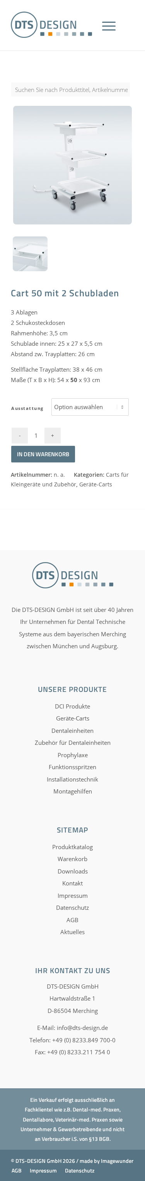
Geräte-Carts (95, 484)
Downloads (73, 871)
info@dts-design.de (82, 1027)
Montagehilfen (72, 791)
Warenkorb (72, 859)
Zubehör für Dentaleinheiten (73, 742)
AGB (72, 920)
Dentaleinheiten (72, 730)
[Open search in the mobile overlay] (72, 93)
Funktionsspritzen (72, 767)
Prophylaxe (73, 755)
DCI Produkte (72, 706)
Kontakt (72, 883)
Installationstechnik (72, 779)
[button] (14, 1167)
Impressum (73, 895)
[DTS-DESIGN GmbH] (51, 25)
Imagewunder (117, 1161)
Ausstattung (27, 408)
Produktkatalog (72, 847)
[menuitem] (111, 34)
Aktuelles (72, 932)
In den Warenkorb (43, 454)
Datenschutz (72, 907)
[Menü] (108, 34)
